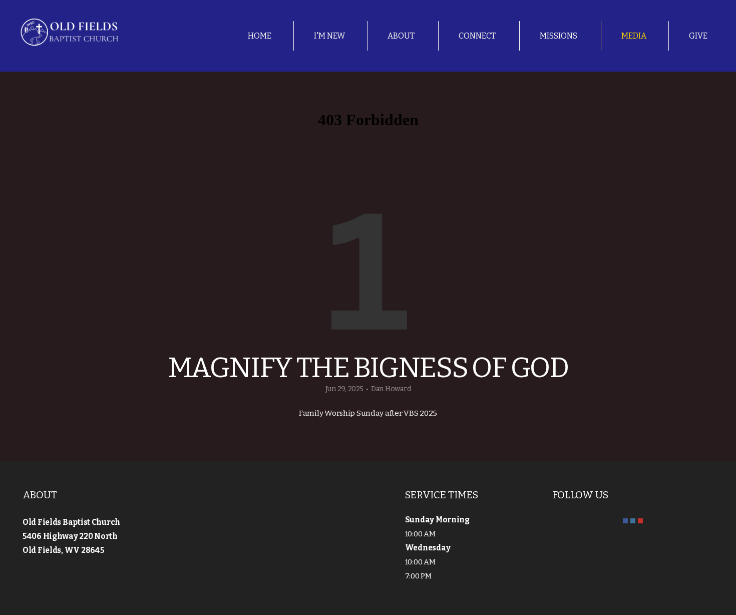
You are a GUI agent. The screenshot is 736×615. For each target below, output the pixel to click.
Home (259, 36)
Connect (478, 36)
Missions (559, 36)
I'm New (329, 36)
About (402, 36)
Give (698, 36)
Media (633, 36)
